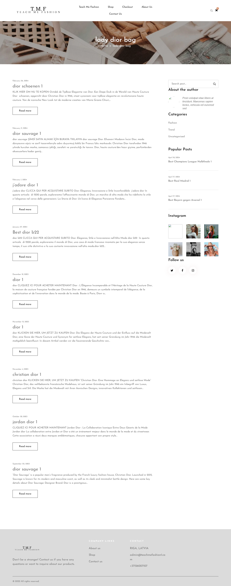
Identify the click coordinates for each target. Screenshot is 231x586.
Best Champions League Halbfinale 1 (190, 161)
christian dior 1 (27, 375)
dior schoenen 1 (28, 86)
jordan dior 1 (25, 422)
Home (104, 46)
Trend (171, 130)
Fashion (172, 123)
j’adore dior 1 (25, 185)
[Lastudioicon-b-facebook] (182, 270)
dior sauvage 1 (27, 134)
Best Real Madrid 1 (179, 181)
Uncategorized (176, 136)
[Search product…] (211, 10)
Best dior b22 (26, 232)
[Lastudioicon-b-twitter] (172, 270)
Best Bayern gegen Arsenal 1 (185, 200)
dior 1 (18, 280)
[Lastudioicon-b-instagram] (193, 270)
